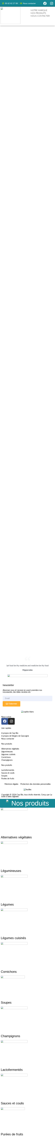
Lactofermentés (12, 1070)
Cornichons (9, 971)
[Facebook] (45, 3)
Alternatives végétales (16, 837)
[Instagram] (51, 3)
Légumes (7, 904)
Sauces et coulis (12, 1103)
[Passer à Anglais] (41, 19)
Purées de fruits (12, 1134)
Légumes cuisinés (13, 938)
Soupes (6, 1002)
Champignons (10, 1036)
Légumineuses (11, 871)
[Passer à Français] (44, 19)
